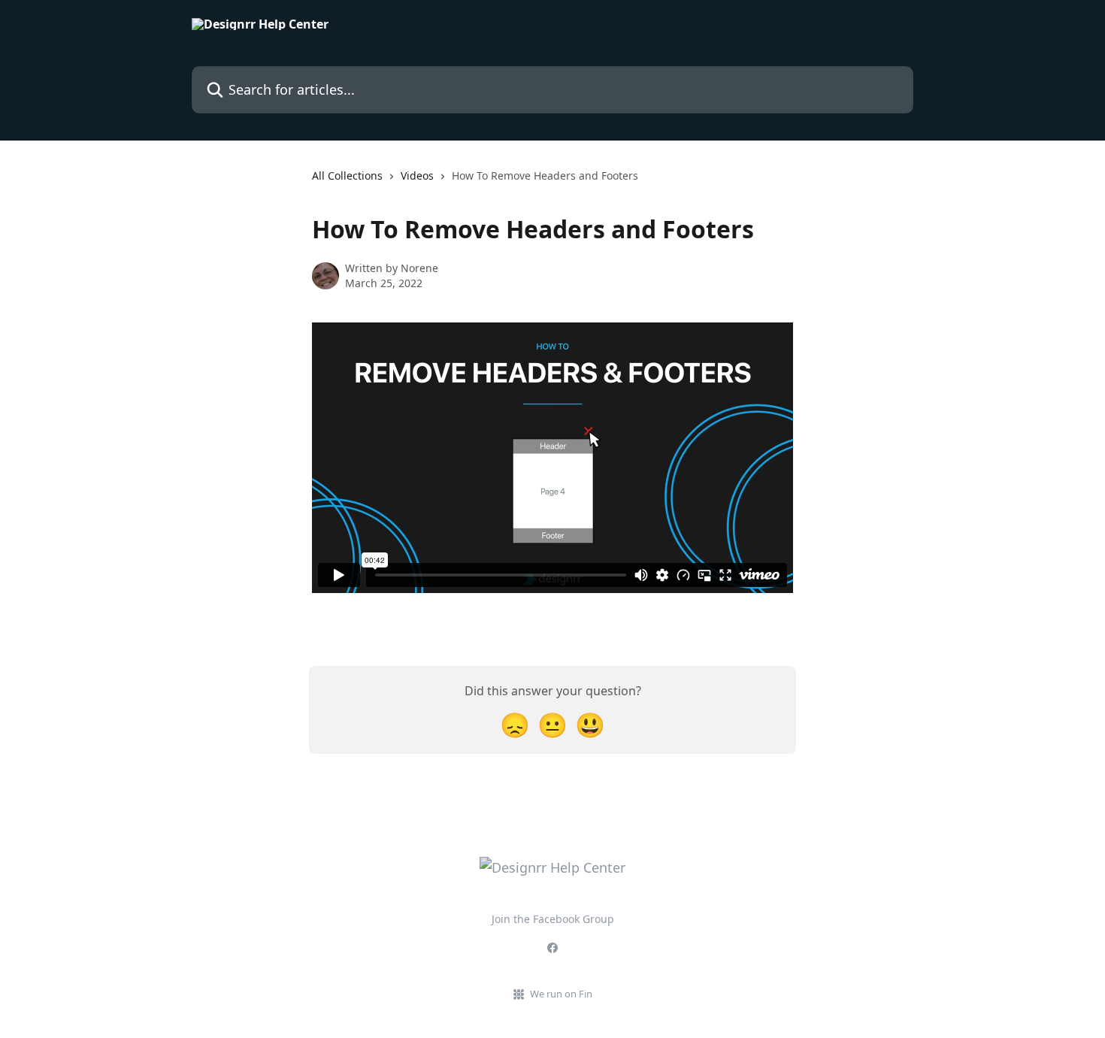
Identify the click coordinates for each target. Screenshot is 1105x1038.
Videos (417, 175)
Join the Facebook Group (553, 919)
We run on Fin (561, 993)
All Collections (347, 175)
